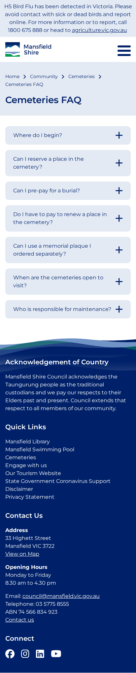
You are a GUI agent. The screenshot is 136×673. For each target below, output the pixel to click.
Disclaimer (19, 489)
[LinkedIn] (40, 655)
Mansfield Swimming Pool (39, 449)
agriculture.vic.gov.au (99, 30)
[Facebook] (10, 655)
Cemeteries (81, 76)
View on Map (22, 554)
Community (44, 76)
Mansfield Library (27, 441)
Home (12, 76)
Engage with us (26, 465)
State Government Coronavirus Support (58, 481)
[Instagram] (25, 655)
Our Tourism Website (33, 473)
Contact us (19, 620)
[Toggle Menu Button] (124, 51)
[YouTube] (56, 655)
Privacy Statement (29, 497)
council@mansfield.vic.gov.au (61, 596)
